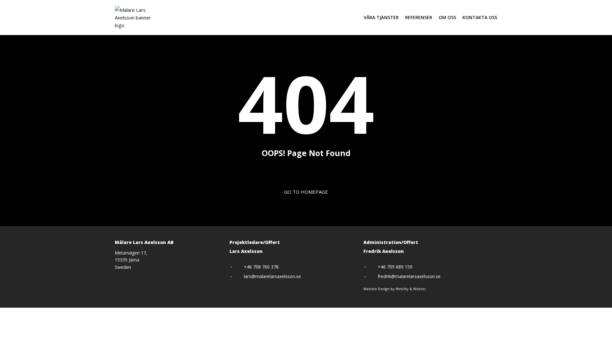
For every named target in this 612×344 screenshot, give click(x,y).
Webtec (419, 288)
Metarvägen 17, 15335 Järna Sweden (131, 260)
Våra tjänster (381, 17)
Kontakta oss (480, 17)
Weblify (402, 288)
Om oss (447, 17)
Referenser (418, 17)
